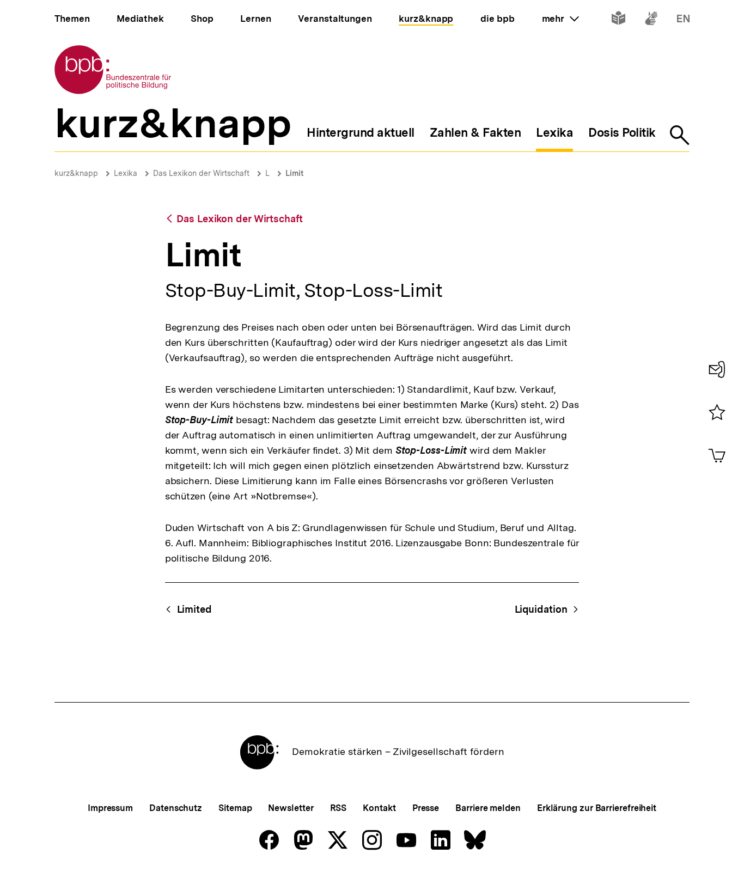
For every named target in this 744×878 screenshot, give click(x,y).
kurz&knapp (76, 173)
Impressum (110, 808)
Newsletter (290, 808)
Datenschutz (175, 808)
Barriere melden (488, 808)
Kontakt (379, 808)
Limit (294, 173)
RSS (338, 808)
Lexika (125, 173)
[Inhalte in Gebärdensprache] (651, 20)
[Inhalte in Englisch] (683, 20)
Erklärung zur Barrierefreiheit (596, 808)
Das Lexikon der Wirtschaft (201, 173)
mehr (560, 18)
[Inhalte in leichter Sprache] (618, 20)
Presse (425, 808)
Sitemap (235, 808)
